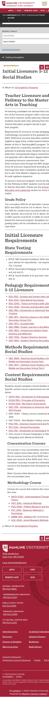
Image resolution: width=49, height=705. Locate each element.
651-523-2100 (9, 605)
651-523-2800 (10, 589)
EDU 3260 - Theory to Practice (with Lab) (29, 303)
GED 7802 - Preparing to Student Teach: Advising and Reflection (28, 332)
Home (5, 15)
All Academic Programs (26, 87)
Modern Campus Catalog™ (34, 694)
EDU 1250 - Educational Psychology (26, 300)
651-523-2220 (10, 622)
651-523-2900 (10, 614)
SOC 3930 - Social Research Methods (29, 520)
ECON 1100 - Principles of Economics (27, 400)
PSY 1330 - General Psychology (24, 427)
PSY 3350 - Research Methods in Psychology (27, 512)
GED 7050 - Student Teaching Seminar (28, 337)
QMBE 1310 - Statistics (22, 516)
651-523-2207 (10, 597)
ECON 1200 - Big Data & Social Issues (27, 403)
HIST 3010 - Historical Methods (26, 503)
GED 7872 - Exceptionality (21, 323)
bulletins (16, 690)
